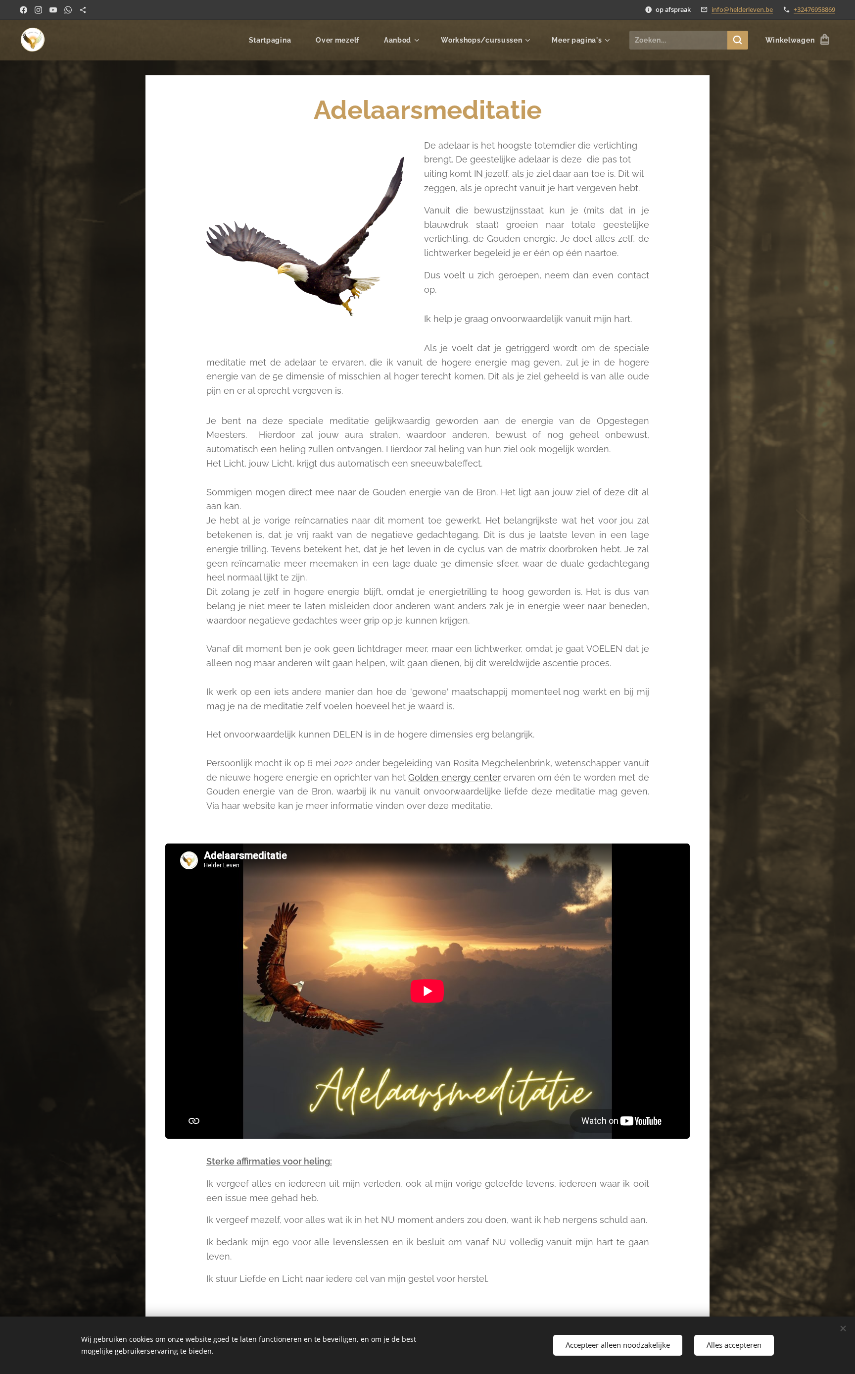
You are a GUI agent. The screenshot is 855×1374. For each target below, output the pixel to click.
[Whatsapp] (68, 9)
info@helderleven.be (742, 9)
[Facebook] (23, 9)
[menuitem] (275, 40)
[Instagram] (38, 9)
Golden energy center (454, 777)
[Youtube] (53, 9)
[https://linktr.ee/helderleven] (83, 9)
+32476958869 (814, 9)
